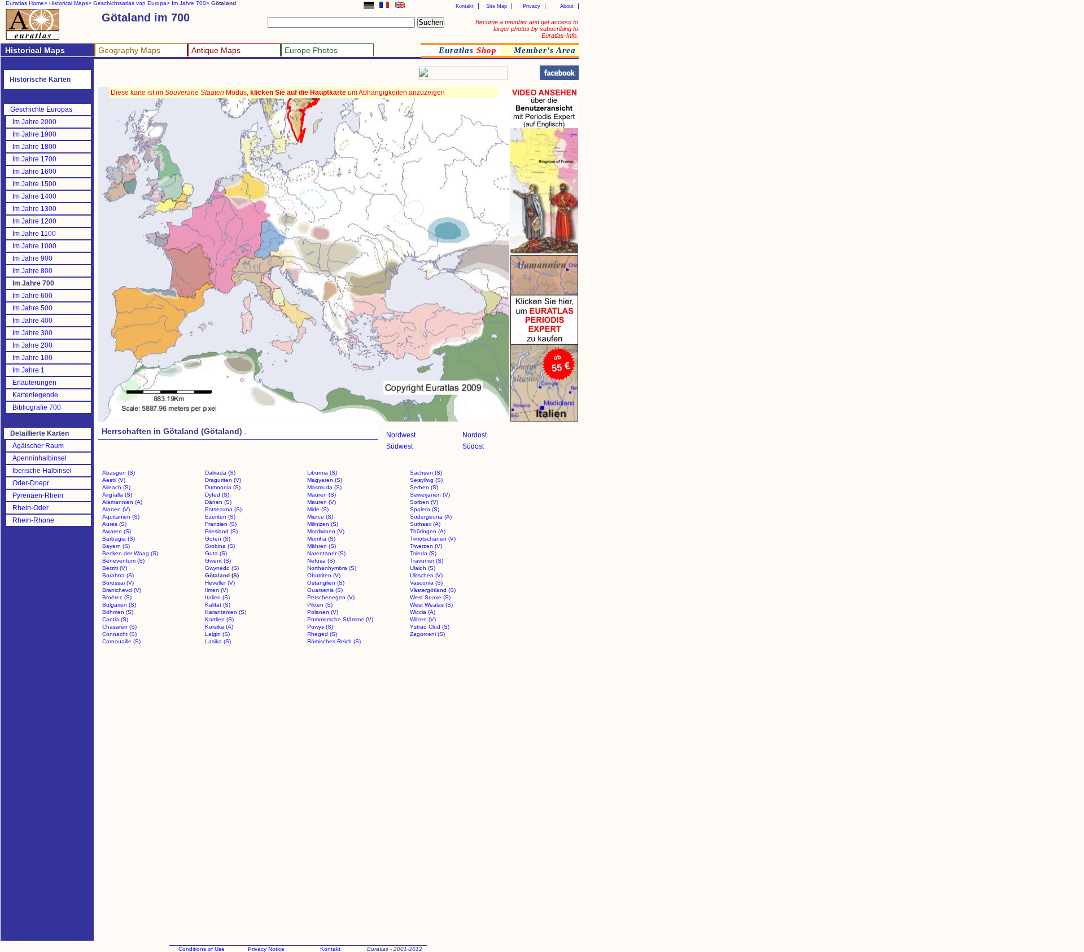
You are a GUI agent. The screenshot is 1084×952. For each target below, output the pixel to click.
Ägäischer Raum (38, 446)
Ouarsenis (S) (325, 590)
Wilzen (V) (423, 619)
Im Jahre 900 (32, 258)
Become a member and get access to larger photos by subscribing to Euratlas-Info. (526, 29)
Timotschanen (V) (433, 539)
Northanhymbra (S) (331, 568)
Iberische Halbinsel (42, 471)
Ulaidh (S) (422, 568)
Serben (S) (424, 487)
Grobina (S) (220, 546)
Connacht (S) (119, 634)
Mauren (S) (321, 495)
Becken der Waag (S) (130, 553)
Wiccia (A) (422, 612)
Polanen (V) (322, 612)
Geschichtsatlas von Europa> (131, 3)
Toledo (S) (423, 553)
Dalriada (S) (220, 473)
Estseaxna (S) (223, 509)
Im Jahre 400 (32, 320)
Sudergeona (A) (431, 517)
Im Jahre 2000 (34, 122)
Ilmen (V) (216, 590)
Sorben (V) (424, 502)
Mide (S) (318, 509)
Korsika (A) (219, 627)
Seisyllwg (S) (426, 480)
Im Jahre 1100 (34, 234)
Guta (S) (216, 553)
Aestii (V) (113, 480)
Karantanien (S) (225, 612)
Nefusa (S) (321, 561)
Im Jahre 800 (32, 271)
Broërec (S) (117, 597)
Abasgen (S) (118, 473)
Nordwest (401, 435)
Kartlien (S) (219, 619)
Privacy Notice (266, 949)
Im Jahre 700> (190, 3)
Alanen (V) (116, 509)
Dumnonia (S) (223, 487)
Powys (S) (320, 627)
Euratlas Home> (26, 3)
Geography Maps (129, 50)
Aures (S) (114, 524)
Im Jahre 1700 (34, 159)
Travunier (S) (426, 561)
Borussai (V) (118, 583)
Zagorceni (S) (427, 634)
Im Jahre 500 (32, 308)
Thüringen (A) (427, 531)
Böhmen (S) (117, 612)
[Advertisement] (232, 76)
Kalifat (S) (217, 605)
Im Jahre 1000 (34, 246)
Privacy (531, 6)
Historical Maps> (70, 3)
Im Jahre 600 (32, 296)
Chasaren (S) (119, 627)
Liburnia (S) (322, 473)
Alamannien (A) (122, 502)
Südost (473, 446)
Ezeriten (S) (220, 517)
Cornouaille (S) (121, 641)
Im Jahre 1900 (34, 134)
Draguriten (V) (223, 480)
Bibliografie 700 (36, 407)
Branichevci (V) (121, 590)
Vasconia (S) (426, 583)
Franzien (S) (221, 524)
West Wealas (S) (431, 605)
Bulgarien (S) (119, 605)
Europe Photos (311, 50)
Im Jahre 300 (32, 333)
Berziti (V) (114, 568)
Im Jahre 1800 (34, 147)
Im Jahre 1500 (34, 184)
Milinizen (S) (322, 524)
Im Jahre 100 (32, 358)
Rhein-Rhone (33, 520)
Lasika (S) (218, 641)
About (567, 6)
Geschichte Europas (41, 109)
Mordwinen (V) (325, 531)
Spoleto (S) (424, 509)
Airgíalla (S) (117, 495)
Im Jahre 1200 (34, 221)
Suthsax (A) (425, 524)
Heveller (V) (220, 583)
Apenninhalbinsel (39, 458)
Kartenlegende (35, 395)
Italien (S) (217, 597)
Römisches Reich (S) (334, 641)
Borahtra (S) (118, 575)
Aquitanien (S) (120, 517)
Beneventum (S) (123, 561)
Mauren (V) (321, 502)
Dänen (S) (218, 502)
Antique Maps (216, 50)
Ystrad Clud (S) (429, 627)
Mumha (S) (321, 539)
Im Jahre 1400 (34, 196)
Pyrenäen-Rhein (37, 495)
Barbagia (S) (118, 539)
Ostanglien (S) (325, 583)
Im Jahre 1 (28, 370)
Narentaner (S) (326, 553)
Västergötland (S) (433, 590)
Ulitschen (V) (426, 575)
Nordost (474, 435)
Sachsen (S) (426, 473)
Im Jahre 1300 (34, 209)
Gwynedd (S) (222, 568)
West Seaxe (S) (430, 597)
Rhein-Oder (30, 508)
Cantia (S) (115, 619)
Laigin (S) (217, 634)
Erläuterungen (34, 383)
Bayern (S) (116, 546)
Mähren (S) (321, 546)
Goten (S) (217, 539)
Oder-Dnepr (30, 483)
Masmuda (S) (324, 487)
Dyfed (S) (217, 495)
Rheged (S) (322, 634)
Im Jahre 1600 (34, 172)
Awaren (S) (116, 531)
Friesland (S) (221, 531)
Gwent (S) (218, 561)
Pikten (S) (320, 605)
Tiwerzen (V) (426, 546)
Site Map (496, 6)
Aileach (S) (116, 487)
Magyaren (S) (324, 480)
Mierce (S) (320, 517)
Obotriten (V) (323, 575)
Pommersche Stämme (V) (340, 619)
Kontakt (465, 6)
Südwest (399, 446)
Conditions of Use (201, 949)
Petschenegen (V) (331, 597)
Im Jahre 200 (32, 345)
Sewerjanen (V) (430, 495)
